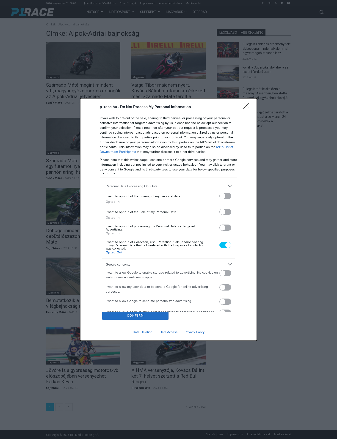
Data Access (168, 332)
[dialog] (168, 219)
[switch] (225, 196)
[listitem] (168, 186)
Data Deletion (142, 332)
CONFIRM (135, 315)
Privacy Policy (194, 332)
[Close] (247, 107)
